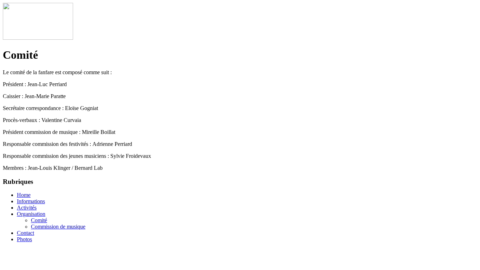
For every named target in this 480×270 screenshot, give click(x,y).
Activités (27, 208)
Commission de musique (58, 227)
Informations (31, 201)
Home (24, 195)
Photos (24, 239)
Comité (39, 220)
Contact (25, 233)
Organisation (31, 214)
